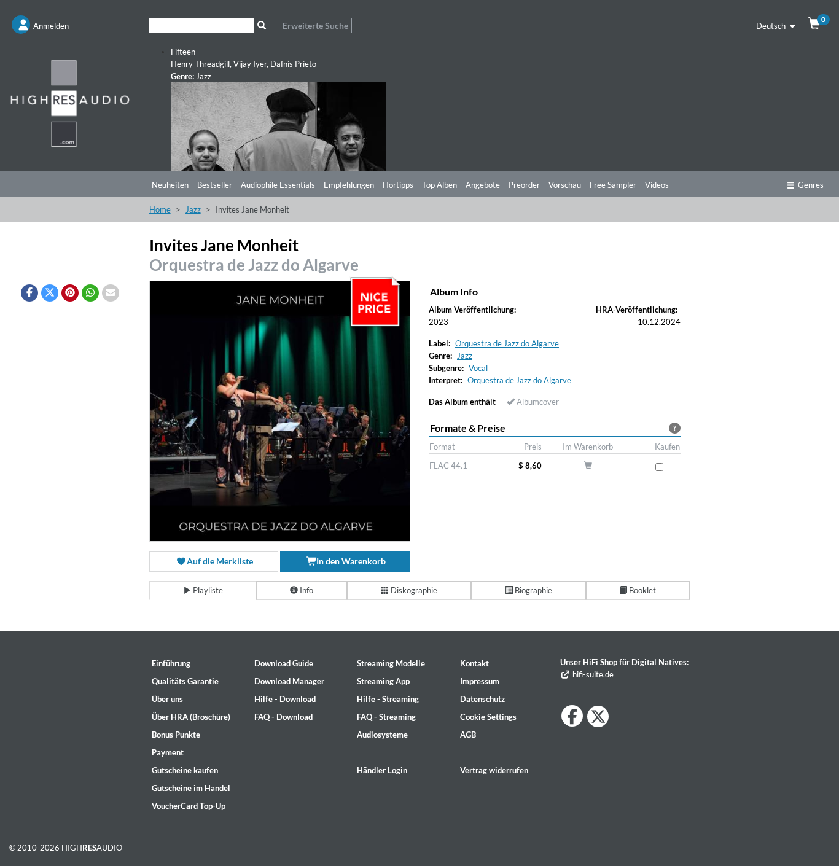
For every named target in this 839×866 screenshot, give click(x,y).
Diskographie (413, 590)
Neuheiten (170, 185)
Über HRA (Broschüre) (191, 717)
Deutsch (771, 26)
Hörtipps (398, 185)
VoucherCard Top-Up (188, 806)
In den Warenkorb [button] (350, 561)
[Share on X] (49, 293)
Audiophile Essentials (278, 185)
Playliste (207, 590)
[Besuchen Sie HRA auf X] (598, 716)
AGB (468, 734)
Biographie (532, 590)
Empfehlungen (349, 185)
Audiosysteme (382, 734)
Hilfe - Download (285, 699)
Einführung (171, 663)
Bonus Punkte (176, 734)
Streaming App (383, 681)
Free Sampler (613, 185)
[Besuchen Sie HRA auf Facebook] (572, 716)
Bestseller (214, 185)
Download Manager (289, 681)
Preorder (524, 185)
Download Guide (283, 663)
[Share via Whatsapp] (90, 293)
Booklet (641, 590)
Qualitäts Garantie (185, 681)
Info (305, 590)
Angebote (483, 185)
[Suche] (262, 25)
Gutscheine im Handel (191, 788)
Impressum (479, 681)
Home (160, 209)
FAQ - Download (283, 717)
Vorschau (564, 185)
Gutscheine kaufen (185, 770)
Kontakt (474, 663)
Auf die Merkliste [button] (219, 561)
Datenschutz (482, 699)
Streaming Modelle (391, 663)
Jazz (193, 209)
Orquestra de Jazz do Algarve (254, 265)
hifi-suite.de (592, 674)
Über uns (167, 699)
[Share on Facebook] (29, 293)
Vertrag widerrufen (494, 770)
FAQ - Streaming (386, 717)
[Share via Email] (110, 293)
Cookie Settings (488, 717)
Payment (168, 752)
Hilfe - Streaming (388, 699)
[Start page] (70, 103)
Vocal (478, 368)
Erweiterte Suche (315, 25)
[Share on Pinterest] (70, 293)
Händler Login (382, 770)
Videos (657, 185)
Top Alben (439, 185)
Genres (811, 185)
